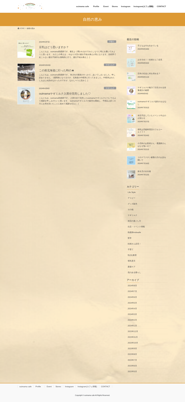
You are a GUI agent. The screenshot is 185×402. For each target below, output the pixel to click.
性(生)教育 (132, 255)
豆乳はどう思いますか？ (54, 47)
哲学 (130, 238)
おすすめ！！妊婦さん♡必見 (150, 60)
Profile (39, 386)
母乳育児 (131, 261)
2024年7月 (132, 291)
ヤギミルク (110, 65)
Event (49, 386)
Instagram (69, 386)
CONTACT (105, 386)
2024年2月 (132, 320)
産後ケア (131, 267)
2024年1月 (132, 326)
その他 (130, 209)
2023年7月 (132, 360)
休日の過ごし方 (134, 221)
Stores (58, 386)
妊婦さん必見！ (134, 244)
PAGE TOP (178, 387)
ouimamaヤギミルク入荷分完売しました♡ (65, 93)
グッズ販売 (132, 204)
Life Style (132, 192)
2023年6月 (132, 366)
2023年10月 (133, 343)
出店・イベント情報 (136, 227)
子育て (111, 42)
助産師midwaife (134, 232)
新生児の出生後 (144, 171)
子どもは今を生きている (148, 46)
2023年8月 (132, 354)
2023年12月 (133, 331)
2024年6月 (132, 297)
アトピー (131, 198)
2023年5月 (132, 371)
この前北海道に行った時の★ (56, 70)
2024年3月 (132, 314)
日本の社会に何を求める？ (150, 73)
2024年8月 (132, 285)
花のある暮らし (134, 272)
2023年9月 (132, 348)
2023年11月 (133, 337)
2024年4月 (132, 308)
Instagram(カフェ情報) (87, 386)
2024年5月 (132, 303)
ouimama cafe (25, 386)
